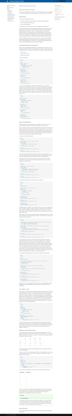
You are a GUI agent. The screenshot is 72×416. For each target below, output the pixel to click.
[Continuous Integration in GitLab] (7, 1)
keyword (49, 47)
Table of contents (58, 5)
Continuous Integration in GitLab (11, 6)
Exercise (22, 395)
